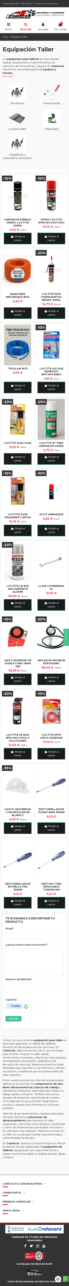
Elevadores (17, 103)
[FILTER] (66, 643)
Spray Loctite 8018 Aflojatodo (51, 221)
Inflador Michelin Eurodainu (51, 662)
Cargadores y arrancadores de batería (17, 156)
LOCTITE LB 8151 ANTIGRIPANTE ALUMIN (18, 589)
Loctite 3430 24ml (18, 443)
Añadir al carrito (19, 238)
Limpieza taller (17, 129)
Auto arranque (51, 514)
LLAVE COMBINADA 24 (51, 587)
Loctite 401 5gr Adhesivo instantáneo (51, 371)
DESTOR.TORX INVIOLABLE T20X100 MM (51, 886)
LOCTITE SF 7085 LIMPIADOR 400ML (51, 444)
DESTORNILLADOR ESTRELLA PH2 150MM (17, 886)
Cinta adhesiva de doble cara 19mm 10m (17, 663)
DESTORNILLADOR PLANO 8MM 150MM (51, 811)
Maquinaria (52, 129)
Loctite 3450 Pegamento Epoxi (18, 516)
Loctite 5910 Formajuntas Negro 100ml (51, 297)
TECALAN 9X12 (18, 368)
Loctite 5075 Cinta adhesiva (51, 736)
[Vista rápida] (17, 215)
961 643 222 (26, 3)
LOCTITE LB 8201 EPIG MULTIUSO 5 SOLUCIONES (17, 737)
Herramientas (51, 103)
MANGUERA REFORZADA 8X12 (18, 295)
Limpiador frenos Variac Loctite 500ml (17, 222)
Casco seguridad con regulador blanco (17, 812)
